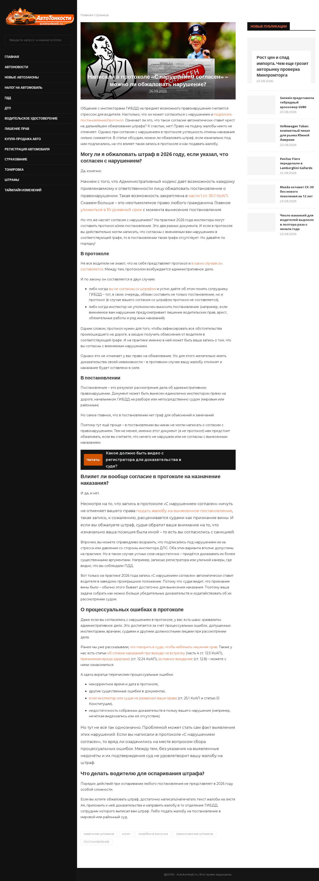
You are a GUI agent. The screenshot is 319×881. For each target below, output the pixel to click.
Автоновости (16, 67)
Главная (12, 56)
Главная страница (95, 15)
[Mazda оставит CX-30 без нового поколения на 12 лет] (261, 194)
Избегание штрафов (99, 834)
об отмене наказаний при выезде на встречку (146, 653)
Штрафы (12, 179)
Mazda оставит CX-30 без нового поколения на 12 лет (297, 191)
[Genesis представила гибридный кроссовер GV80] (261, 105)
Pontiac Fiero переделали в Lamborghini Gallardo (296, 163)
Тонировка (14, 169)
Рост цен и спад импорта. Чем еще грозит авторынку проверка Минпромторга (282, 66)
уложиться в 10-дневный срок (111, 209)
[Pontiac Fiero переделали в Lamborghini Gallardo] (261, 165)
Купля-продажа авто (23, 139)
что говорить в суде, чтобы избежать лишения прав (173, 647)
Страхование (16, 159)
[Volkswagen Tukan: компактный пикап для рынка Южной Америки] (261, 133)
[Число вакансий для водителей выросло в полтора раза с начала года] (261, 222)
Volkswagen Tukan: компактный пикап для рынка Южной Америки (295, 133)
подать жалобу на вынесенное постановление (184, 510)
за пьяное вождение (175, 659)
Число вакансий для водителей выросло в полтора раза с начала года (297, 222)
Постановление (96, 841)
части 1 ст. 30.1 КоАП (208, 195)
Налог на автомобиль (23, 87)
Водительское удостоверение (31, 118)
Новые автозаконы (22, 77)
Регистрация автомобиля (27, 149)
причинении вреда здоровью (105, 659)
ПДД (8, 98)
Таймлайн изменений (23, 190)
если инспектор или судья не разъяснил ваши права (133, 698)
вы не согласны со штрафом (132, 289)
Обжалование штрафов (194, 834)
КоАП (126, 834)
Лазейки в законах (153, 834)
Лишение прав (17, 128)
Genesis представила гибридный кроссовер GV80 (297, 102)
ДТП (8, 108)
